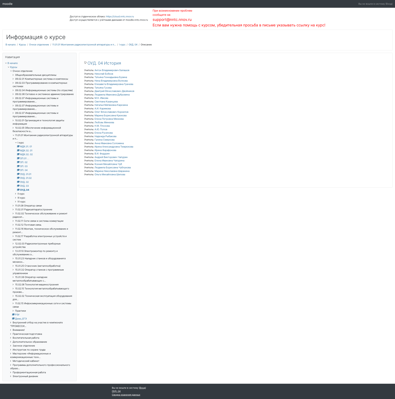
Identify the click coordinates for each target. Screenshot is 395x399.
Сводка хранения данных (126, 394)
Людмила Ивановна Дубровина (112, 94)
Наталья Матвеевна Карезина (111, 104)
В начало (11, 44)
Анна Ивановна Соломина (109, 143)
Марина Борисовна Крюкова (111, 115)
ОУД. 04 (133, 44)
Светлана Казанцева (106, 101)
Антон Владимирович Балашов (112, 70)
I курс (122, 44)
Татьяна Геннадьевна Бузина (111, 77)
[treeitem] (39, 219)
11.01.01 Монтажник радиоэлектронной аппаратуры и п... (84, 44)
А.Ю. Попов (101, 129)
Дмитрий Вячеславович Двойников (114, 91)
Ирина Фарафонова (105, 150)
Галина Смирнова (104, 139)
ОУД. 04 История (104, 63)
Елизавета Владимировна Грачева (114, 84)
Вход (389, 3)
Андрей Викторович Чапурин (111, 157)
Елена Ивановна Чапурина (109, 160)
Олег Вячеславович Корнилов (111, 111)
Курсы (22, 44)
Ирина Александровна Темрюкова (114, 146)
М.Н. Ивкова (101, 98)
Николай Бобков (104, 73)
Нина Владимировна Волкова (111, 80)
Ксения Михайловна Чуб (108, 164)
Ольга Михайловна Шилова (110, 174)
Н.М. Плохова (102, 125)
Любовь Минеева (104, 122)
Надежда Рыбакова (105, 136)
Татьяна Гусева (103, 87)
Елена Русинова (104, 132)
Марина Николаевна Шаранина (112, 171)
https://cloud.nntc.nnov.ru (120, 16)
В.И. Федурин (102, 153)
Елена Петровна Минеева (109, 118)
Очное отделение (39, 44)
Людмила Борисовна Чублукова (113, 167)
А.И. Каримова (103, 108)
